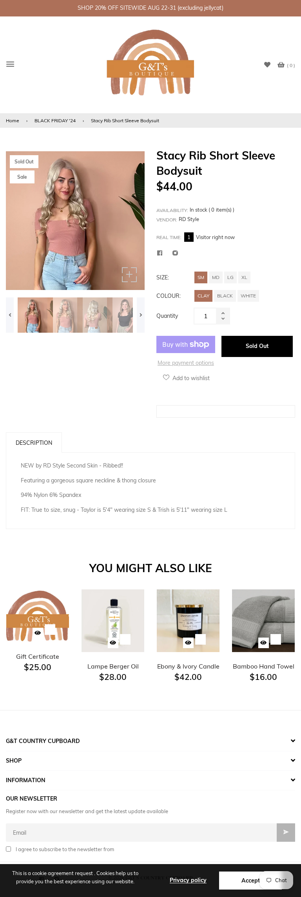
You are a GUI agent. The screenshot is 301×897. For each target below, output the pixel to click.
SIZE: (162, 277)
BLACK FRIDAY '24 (55, 120)
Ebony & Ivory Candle (188, 666)
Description (34, 442)
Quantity (167, 315)
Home (12, 120)
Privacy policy (188, 880)
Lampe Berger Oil (113, 666)
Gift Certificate (37, 656)
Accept (250, 880)
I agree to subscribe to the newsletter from (65, 849)
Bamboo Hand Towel (263, 666)
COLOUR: (168, 295)
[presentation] (10, 315)
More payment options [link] (186, 362)
